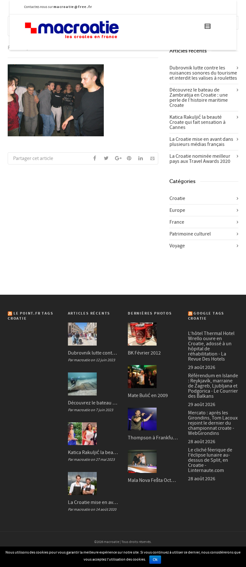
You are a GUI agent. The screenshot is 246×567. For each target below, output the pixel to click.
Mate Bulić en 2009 (148, 395)
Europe (177, 210)
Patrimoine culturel (190, 234)
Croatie (177, 198)
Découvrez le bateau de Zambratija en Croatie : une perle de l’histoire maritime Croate (198, 97)
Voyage (177, 246)
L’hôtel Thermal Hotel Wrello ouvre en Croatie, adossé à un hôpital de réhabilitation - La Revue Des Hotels (211, 346)
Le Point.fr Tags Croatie (30, 316)
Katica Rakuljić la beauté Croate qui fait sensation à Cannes (197, 122)
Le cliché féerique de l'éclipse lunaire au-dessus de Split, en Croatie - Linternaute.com (210, 460)
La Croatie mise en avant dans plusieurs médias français (201, 142)
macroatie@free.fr (72, 6)
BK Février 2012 (144, 352)
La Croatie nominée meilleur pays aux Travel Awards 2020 (199, 158)
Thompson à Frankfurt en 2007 (153, 437)
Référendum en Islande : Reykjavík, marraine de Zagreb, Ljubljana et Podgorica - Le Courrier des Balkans (213, 385)
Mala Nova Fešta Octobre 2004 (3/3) (153, 480)
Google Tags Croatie (206, 316)
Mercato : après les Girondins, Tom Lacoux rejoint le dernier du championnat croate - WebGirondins (213, 423)
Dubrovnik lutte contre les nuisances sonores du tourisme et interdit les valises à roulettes (203, 73)
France (176, 222)
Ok (155, 559)
